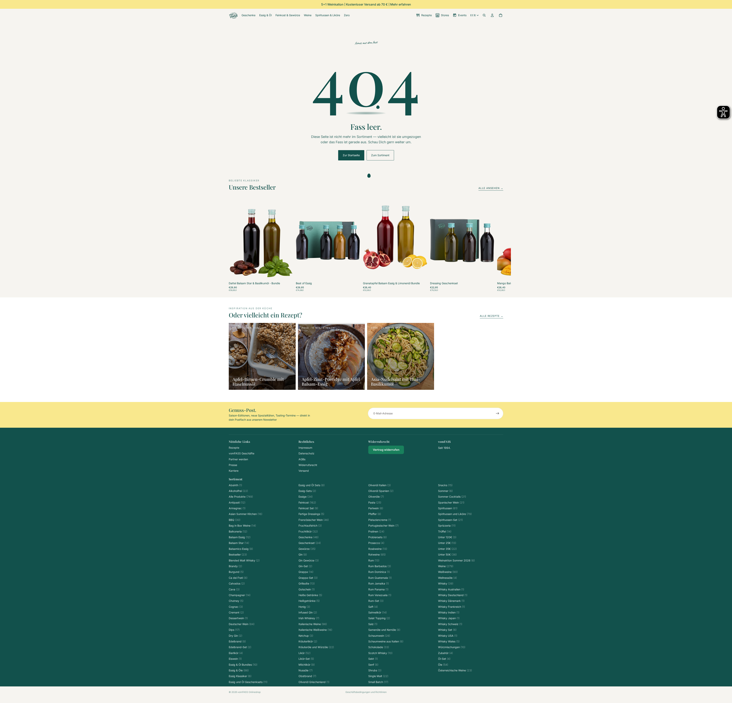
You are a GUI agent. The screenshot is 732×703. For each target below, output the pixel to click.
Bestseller (238, 554)
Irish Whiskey (309, 618)
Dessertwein (238, 618)
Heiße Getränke (310, 595)
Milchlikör (307, 664)
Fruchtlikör (308, 531)
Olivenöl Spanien (380, 490)
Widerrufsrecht (308, 465)
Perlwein (375, 508)
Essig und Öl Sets (312, 485)
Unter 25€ (447, 542)
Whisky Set (447, 629)
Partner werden (238, 459)
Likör (305, 653)
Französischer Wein (314, 519)
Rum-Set (376, 600)
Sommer (445, 490)
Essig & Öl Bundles (243, 664)
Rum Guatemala (380, 577)
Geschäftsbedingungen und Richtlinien (366, 692)
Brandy (235, 566)
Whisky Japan (449, 618)
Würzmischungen (451, 647)
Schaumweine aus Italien (385, 641)
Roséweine (377, 548)
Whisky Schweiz (450, 624)
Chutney (236, 600)
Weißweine (448, 571)
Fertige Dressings (311, 514)
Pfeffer (374, 514)
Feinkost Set (308, 508)
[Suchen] (484, 15)
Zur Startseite (351, 155)
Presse (233, 465)
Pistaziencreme (379, 519)
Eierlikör (236, 653)
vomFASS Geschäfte (241, 453)
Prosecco (376, 542)
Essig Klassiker (240, 676)
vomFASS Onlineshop (249, 692)
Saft (373, 606)
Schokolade (378, 647)
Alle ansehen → (490, 188)
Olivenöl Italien (379, 485)
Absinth (235, 485)
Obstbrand (307, 676)
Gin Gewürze (309, 560)
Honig (304, 606)
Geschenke (309, 537)
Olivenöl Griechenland (314, 682)
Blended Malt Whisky (244, 560)
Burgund (236, 571)
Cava (234, 589)
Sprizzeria (447, 525)
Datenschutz (306, 453)
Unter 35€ (447, 548)
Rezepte (234, 447)
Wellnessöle (447, 577)
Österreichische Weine (455, 670)
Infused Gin (308, 612)
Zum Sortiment (380, 155)
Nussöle (306, 670)
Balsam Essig (239, 537)
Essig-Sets (307, 490)
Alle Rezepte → (491, 315)
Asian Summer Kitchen (245, 514)
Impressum (305, 447)
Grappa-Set (308, 577)
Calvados (237, 583)
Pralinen (376, 531)
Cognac (236, 606)
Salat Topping (379, 618)
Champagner (239, 595)
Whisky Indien (448, 612)
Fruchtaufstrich (310, 525)
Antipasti (237, 502)
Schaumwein (379, 635)
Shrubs (374, 670)
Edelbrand (237, 641)
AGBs (302, 459)
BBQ (234, 519)
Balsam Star (239, 542)
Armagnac (237, 508)
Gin (303, 554)
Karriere (233, 470)
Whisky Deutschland (452, 595)
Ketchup (306, 635)
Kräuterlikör (308, 641)
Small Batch (378, 682)
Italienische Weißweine (315, 629)
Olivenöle (376, 496)
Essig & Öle (239, 670)
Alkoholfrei (238, 490)
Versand (304, 470)
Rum (373, 560)
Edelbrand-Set (240, 647)
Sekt (373, 658)
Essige (306, 496)
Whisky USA (447, 635)
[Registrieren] (498, 413)
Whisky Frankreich (451, 606)
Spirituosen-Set (450, 519)
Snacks (445, 485)
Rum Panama (378, 589)
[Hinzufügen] (286, 274)
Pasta (374, 502)
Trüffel (444, 531)
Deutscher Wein (241, 624)
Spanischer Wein (451, 502)
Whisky (445, 583)
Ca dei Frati (238, 577)
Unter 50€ (447, 554)
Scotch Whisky (380, 653)
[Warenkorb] (500, 15)
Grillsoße (307, 583)
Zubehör (445, 653)
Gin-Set (305, 566)
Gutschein (307, 589)
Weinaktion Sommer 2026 (456, 560)
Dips (234, 629)
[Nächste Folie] (499, 246)
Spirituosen (448, 508)
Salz (372, 624)
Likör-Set (306, 658)
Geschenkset (310, 542)
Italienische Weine (313, 624)
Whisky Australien (451, 589)
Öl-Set (444, 658)
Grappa (306, 571)
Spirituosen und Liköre (455, 514)
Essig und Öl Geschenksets (248, 682)
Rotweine (377, 554)
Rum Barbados (379, 566)
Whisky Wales (449, 641)
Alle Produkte (241, 496)
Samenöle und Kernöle (384, 629)
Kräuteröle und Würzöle (316, 647)
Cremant (236, 612)
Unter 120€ (447, 537)
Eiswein (235, 658)
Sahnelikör (377, 612)
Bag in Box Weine (242, 525)
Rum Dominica (379, 571)
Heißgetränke (309, 600)
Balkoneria (238, 531)
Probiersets (377, 537)
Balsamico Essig (241, 548)
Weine (445, 566)
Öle (443, 664)
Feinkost (307, 502)
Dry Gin (235, 635)
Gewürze (307, 548)
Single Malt (378, 676)
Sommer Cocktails (452, 496)
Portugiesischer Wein (383, 525)
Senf (373, 664)
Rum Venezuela (379, 595)
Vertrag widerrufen (386, 450)
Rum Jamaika (378, 583)
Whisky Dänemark (451, 600)
